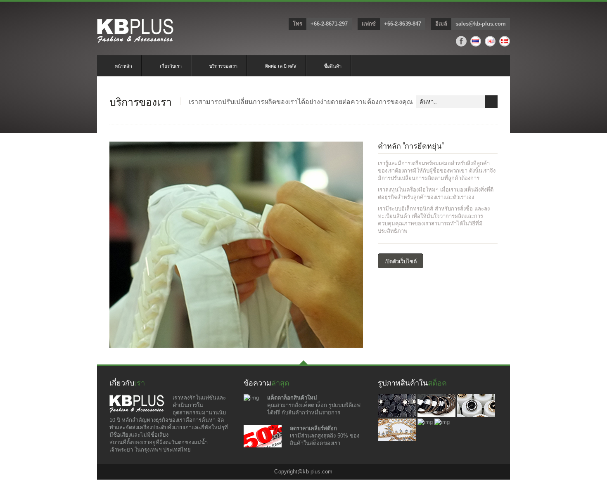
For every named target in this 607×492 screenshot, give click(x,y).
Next (353, 250)
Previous (119, 250)
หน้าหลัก (123, 65)
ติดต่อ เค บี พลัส (280, 65)
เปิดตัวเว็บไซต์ (400, 261)
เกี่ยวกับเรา (171, 65)
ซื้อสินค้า (332, 65)
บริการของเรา (223, 65)
